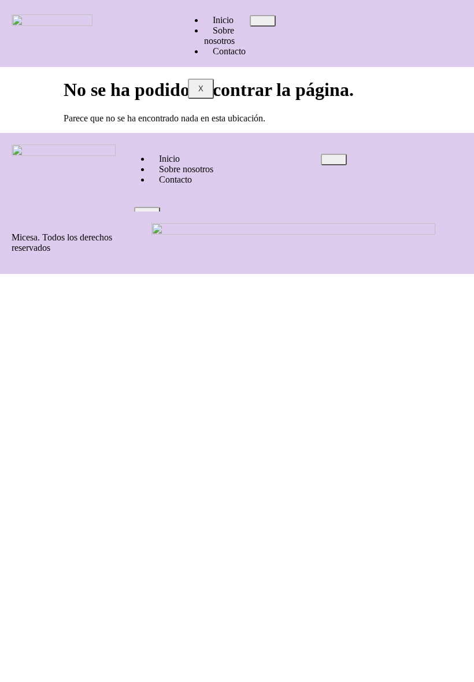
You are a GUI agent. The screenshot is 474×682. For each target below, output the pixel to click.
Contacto (229, 51)
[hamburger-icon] (263, 21)
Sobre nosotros (219, 35)
